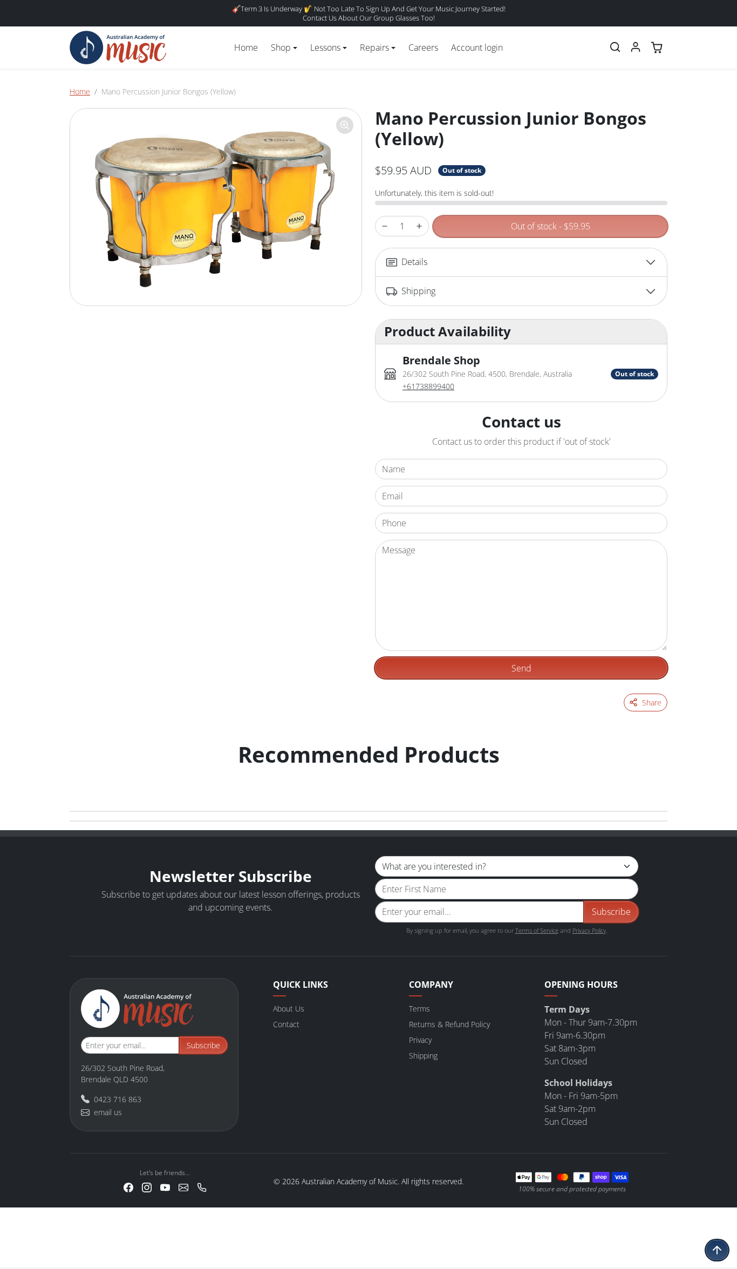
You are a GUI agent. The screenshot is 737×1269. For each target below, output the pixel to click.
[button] (615, 47)
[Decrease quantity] (384, 226)
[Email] (183, 1187)
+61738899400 (428, 386)
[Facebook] (128, 1187)
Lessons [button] (325, 47)
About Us (288, 1008)
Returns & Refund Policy (449, 1024)
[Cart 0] (656, 47)
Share (651, 702)
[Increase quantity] (419, 226)
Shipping (423, 1055)
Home (246, 47)
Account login (477, 47)
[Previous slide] (81, 776)
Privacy (420, 1040)
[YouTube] (165, 1187)
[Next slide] (655, 776)
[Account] (635, 47)
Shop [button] (281, 47)
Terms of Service (536, 930)
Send (521, 668)
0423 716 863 (117, 1099)
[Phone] (202, 1187)
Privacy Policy (589, 930)
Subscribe (611, 912)
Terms (419, 1008)
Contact (286, 1024)
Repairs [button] (374, 47)
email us (108, 1112)
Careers (423, 47)
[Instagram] (147, 1187)
